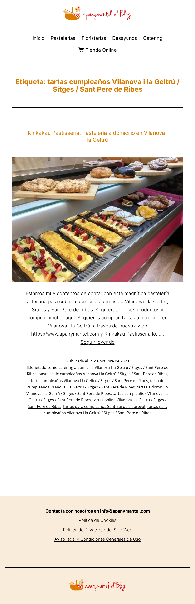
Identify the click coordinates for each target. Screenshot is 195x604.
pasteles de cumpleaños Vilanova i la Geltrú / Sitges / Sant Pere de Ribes (103, 374)
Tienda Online (100, 50)
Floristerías (94, 38)
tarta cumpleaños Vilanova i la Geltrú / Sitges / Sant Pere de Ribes (89, 380)
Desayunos (124, 38)
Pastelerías (63, 38)
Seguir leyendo (98, 342)
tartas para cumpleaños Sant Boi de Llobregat (104, 406)
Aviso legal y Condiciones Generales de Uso (97, 539)
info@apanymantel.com (125, 510)
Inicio (38, 38)
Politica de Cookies (97, 520)
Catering (152, 38)
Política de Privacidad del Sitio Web (97, 529)
